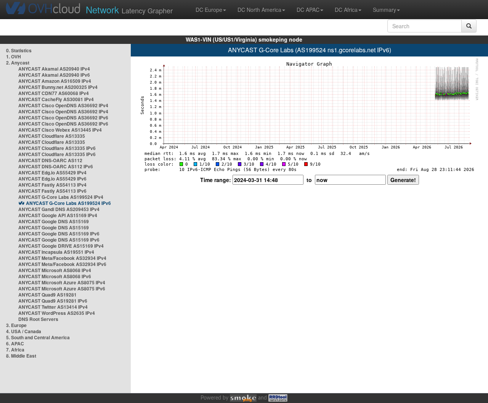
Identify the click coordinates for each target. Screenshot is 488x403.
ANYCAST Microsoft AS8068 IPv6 (54, 276)
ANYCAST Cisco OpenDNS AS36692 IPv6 (63, 117)
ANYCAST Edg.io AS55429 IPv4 (52, 172)
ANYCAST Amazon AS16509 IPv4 (54, 80)
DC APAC (308, 9)
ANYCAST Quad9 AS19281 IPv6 (52, 300)
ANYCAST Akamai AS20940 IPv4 (54, 68)
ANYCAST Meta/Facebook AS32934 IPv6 (62, 264)
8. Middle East (21, 355)
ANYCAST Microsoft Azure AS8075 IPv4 (61, 282)
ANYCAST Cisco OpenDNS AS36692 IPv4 (63, 105)
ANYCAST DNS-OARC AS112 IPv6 (55, 166)
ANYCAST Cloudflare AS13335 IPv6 (57, 148)
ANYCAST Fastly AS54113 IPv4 (52, 184)
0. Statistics (19, 50)
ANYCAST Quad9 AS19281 (47, 294)
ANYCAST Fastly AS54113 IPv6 (52, 190)
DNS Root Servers (38, 319)
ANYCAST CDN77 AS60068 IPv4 (53, 93)
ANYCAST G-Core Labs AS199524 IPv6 (68, 203)
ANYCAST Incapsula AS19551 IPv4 (56, 251)
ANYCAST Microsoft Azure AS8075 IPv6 (61, 288)
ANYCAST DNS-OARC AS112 (50, 160)
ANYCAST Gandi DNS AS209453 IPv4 (59, 209)
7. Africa (15, 349)
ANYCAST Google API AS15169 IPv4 (57, 215)
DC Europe (209, 9)
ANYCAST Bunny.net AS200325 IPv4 (58, 87)
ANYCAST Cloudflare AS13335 (51, 135)
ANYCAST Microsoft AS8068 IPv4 (54, 270)
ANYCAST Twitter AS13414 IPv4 (53, 306)
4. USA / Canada (23, 331)
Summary (384, 9)
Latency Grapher (129, 9)
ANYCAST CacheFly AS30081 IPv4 (56, 99)
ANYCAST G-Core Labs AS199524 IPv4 (60, 196)
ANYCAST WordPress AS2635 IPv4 (56, 313)
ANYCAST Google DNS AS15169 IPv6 (59, 233)
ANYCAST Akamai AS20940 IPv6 (54, 74)
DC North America (259, 9)
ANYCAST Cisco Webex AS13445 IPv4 (60, 129)
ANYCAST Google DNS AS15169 (53, 221)
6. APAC (15, 343)
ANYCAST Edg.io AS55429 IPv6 (52, 178)
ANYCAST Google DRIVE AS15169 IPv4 (61, 245)
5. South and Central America (38, 337)
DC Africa (346, 9)
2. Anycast (17, 62)
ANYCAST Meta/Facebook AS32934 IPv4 (62, 258)
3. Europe (16, 325)
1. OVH (13, 56)
